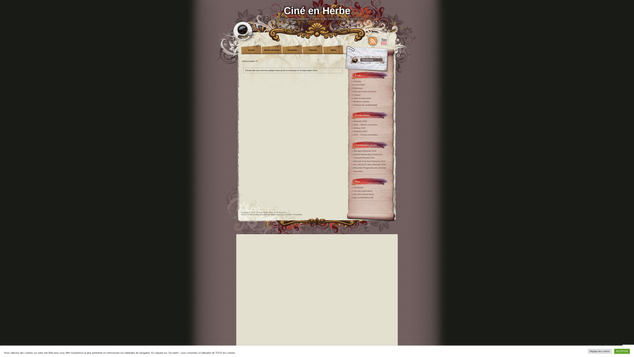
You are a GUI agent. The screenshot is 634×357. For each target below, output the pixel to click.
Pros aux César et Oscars (364, 91)
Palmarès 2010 (378, 161)
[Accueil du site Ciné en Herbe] (317, 16)
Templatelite (297, 215)
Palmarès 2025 (360, 131)
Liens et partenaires (362, 98)
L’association (359, 85)
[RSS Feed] (373, 41)
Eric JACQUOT (360, 164)
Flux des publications (362, 191)
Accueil (251, 50)
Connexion (358, 187)
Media (333, 50)
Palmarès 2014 (379, 164)
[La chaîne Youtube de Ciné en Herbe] (383, 41)
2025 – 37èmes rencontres (365, 135)
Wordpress (275, 215)
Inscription (292, 50)
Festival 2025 (359, 128)
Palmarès (313, 50)
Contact (356, 95)
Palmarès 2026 (360, 121)
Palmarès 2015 (369, 151)
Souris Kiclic (254, 215)
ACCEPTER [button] (622, 351)
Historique (358, 88)
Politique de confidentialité (365, 105)
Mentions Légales (361, 101)
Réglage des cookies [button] (600, 351)
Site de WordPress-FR (363, 198)
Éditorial (357, 81)
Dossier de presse (272, 50)
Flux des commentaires (363, 194)
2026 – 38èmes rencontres (365, 125)
